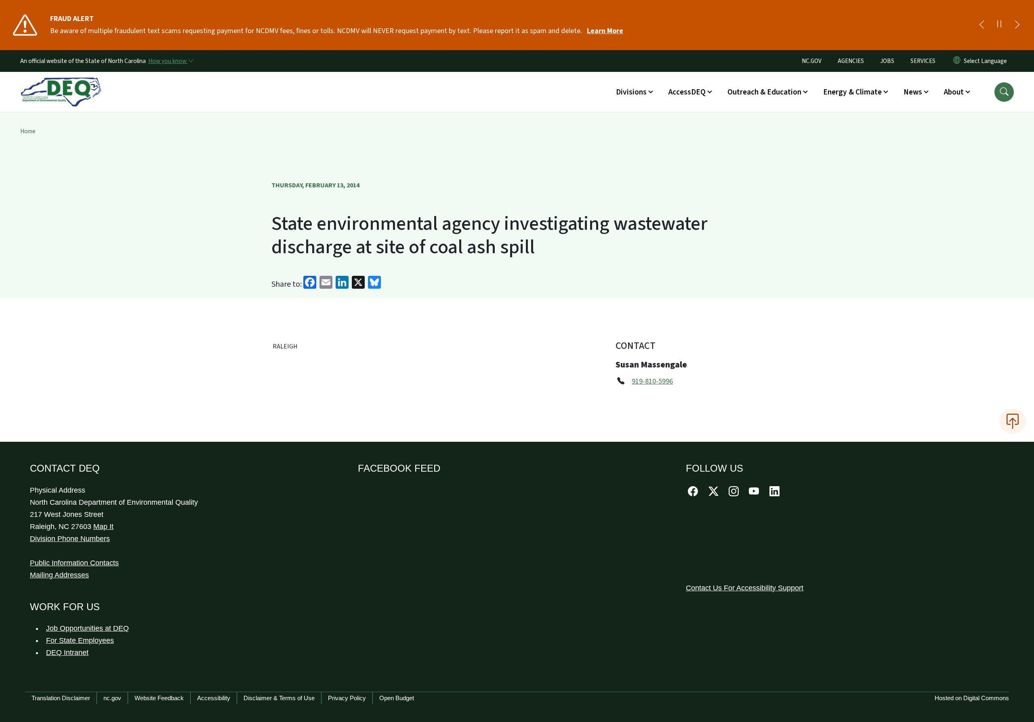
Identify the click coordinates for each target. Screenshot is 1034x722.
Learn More (605, 31)
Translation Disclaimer (61, 698)
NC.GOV (812, 61)
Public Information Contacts (74, 563)
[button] (1004, 92)
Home (28, 131)
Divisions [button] (631, 92)
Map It (103, 527)
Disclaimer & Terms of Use (279, 698)
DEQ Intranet (67, 653)
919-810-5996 (652, 381)
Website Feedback (159, 698)
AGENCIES (851, 61)
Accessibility (213, 698)
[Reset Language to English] (956, 61)
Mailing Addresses (59, 575)
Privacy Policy (347, 698)
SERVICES (922, 61)
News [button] (913, 92)
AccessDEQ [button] (687, 92)
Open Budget (396, 698)
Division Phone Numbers (70, 539)
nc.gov (112, 698)
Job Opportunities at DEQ (87, 628)
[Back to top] (1012, 421)
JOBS (887, 61)
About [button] (954, 92)
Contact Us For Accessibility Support (744, 588)
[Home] (61, 82)
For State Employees (80, 640)
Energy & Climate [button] (852, 92)
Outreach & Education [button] (764, 92)
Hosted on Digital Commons (972, 698)
